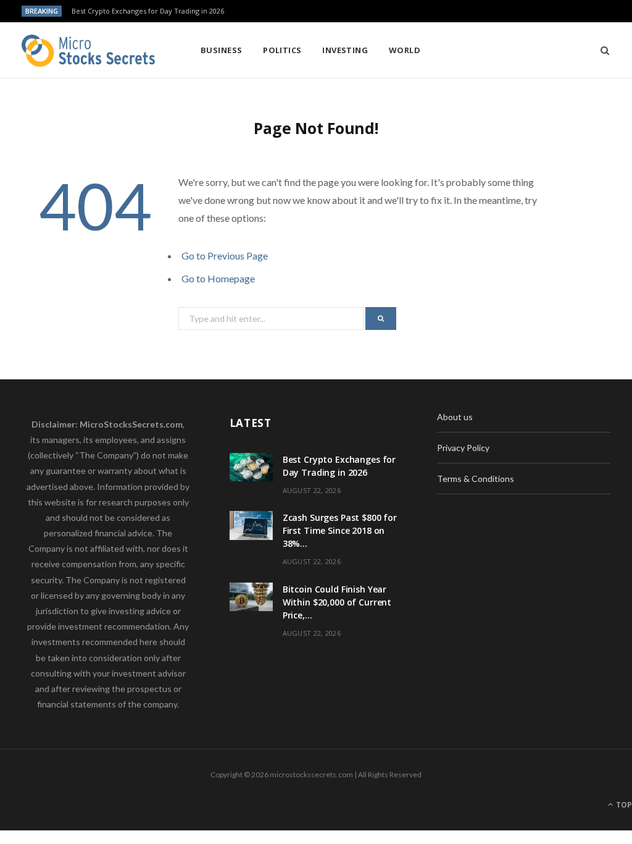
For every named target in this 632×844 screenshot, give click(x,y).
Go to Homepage (218, 278)
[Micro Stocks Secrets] (91, 51)
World (404, 50)
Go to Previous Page (224, 255)
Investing (345, 50)
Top (623, 805)
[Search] (600, 50)
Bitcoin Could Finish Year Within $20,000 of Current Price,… (337, 602)
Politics (282, 50)
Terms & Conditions (475, 478)
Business (222, 50)
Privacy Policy (463, 447)
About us (455, 416)
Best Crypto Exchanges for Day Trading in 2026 (148, 11)
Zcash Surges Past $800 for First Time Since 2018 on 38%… (340, 530)
